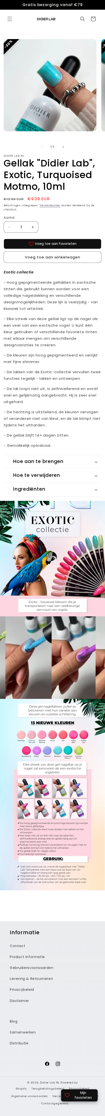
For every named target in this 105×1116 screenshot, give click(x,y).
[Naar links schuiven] (41, 146)
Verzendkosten (50, 205)
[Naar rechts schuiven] (63, 146)
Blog (13, 1021)
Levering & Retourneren (31, 978)
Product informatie (27, 956)
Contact (17, 945)
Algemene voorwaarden (29, 1096)
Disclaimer (19, 1000)
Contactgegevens (55, 1103)
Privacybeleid (22, 989)
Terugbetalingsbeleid (47, 1089)
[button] (9, 19)
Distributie (19, 1043)
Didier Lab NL (50, 1082)
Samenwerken (23, 1032)
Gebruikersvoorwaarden (31, 967)
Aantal (9, 217)
